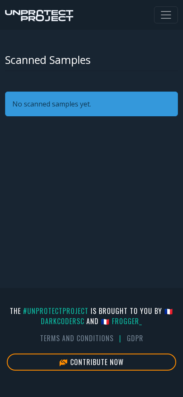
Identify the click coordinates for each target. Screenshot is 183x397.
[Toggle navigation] (166, 14)
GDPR (135, 338)
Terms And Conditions (77, 338)
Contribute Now (96, 362)
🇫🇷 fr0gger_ (121, 321)
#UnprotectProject (56, 311)
